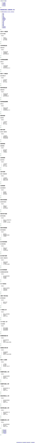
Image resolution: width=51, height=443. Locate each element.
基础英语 (4, 18)
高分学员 (4, 4)
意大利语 (4, 26)
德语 (3, 24)
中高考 (3, 20)
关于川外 (4, 5)
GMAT (3, 17)
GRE (3, 16)
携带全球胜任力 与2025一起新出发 (8, 11)
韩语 (3, 22)
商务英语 (4, 19)
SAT (3, 15)
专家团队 (4, 3)
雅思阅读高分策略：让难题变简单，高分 (7, 9)
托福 (3, 14)
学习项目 (4, 2)
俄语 (3, 25)
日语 (3, 21)
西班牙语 (4, 27)
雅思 (3, 13)
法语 (3, 23)
